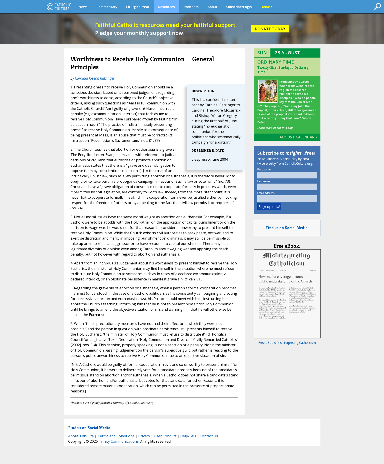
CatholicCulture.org (58, 6)
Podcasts (191, 6)
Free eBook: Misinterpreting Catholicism (287, 342)
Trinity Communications (119, 441)
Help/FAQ (188, 436)
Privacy (144, 436)
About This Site (81, 436)
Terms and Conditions (116, 436)
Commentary (106, 6)
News (83, 6)
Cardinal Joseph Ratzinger (94, 78)
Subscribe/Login (239, 6)
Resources (166, 6)
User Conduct (165, 436)
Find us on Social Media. (287, 227)
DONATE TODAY (270, 28)
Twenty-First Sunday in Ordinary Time (282, 69)
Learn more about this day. (275, 128)
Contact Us (209, 436)
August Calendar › (298, 137)
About (212, 6)
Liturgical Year (137, 6)
